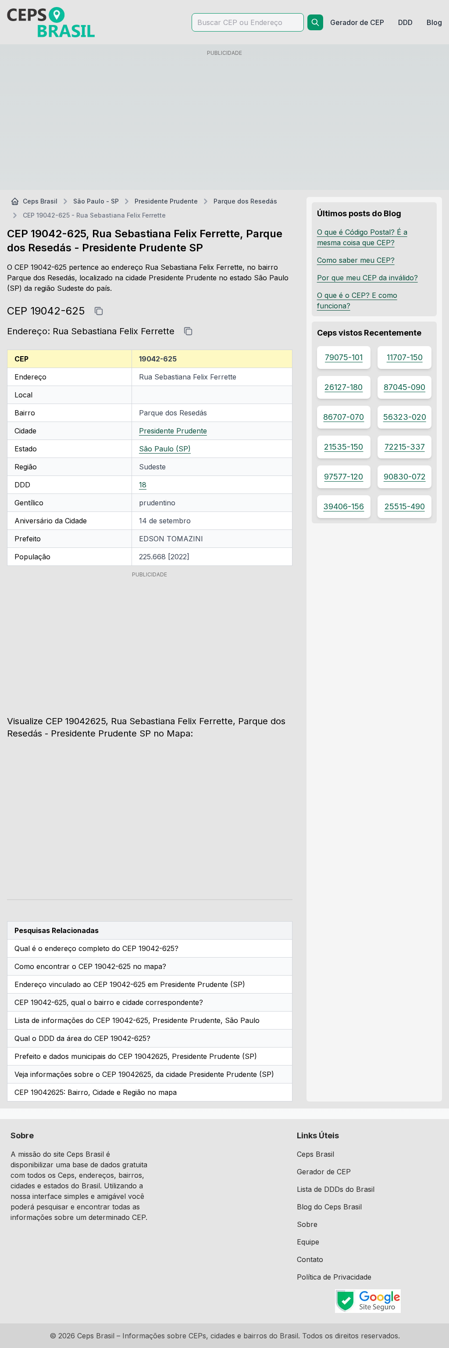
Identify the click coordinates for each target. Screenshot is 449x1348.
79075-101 (344, 357)
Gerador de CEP (324, 1171)
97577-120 (343, 476)
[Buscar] (315, 22)
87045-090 (404, 387)
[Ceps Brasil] (51, 22)
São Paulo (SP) (165, 448)
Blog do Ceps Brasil (329, 1206)
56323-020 (404, 417)
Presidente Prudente (166, 201)
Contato (310, 1259)
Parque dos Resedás (245, 201)
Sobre (307, 1224)
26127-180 (343, 387)
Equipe (308, 1241)
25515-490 (405, 506)
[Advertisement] (224, 121)
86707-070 (343, 417)
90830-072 (405, 476)
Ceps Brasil (40, 201)
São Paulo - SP (96, 201)
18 (142, 484)
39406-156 (343, 506)
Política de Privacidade (334, 1277)
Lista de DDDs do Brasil (335, 1189)
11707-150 (405, 357)
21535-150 (343, 446)
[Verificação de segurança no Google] (367, 1301)
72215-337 (405, 446)
